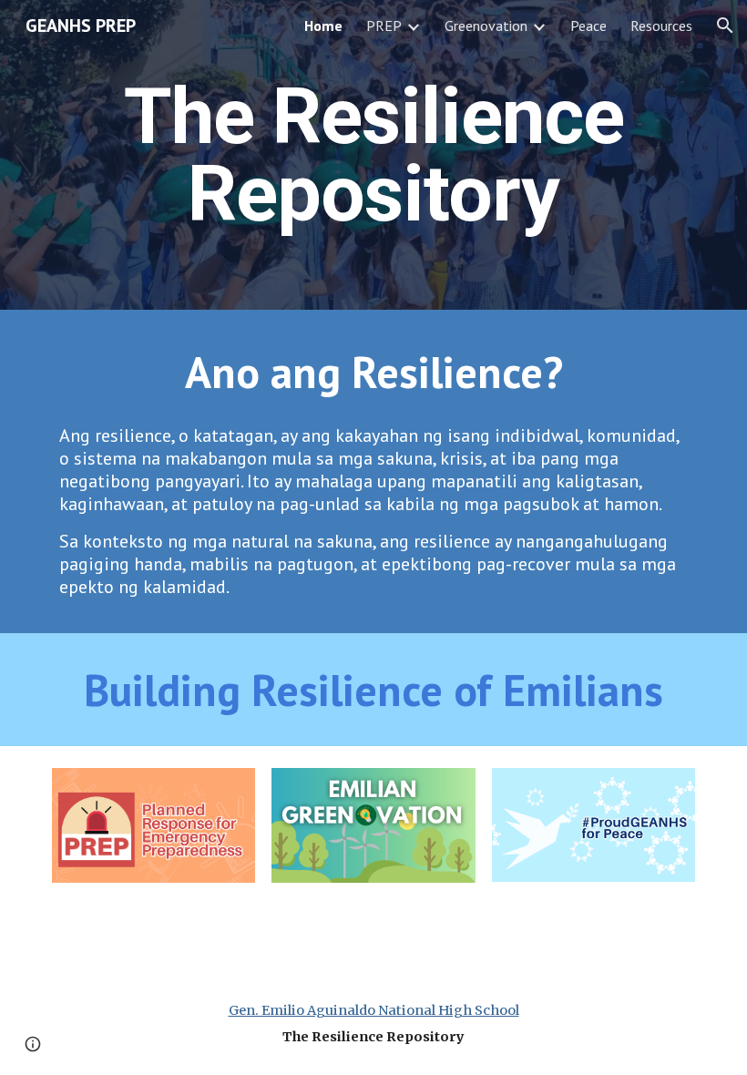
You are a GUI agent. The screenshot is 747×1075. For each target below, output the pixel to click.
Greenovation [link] (486, 25)
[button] (725, 25)
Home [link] (323, 25)
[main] (373, 155)
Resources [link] (661, 25)
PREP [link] (384, 25)
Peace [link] (588, 25)
